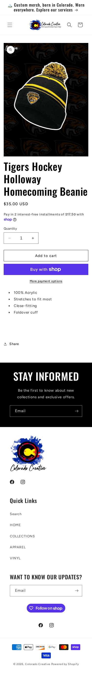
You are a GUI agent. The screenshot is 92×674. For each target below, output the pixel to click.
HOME (15, 525)
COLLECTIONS (22, 536)
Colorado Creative (38, 664)
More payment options (46, 281)
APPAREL (18, 547)
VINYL (15, 558)
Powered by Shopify (65, 664)
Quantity (10, 228)
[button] (9, 25)
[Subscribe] (76, 411)
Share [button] (14, 344)
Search (16, 514)
